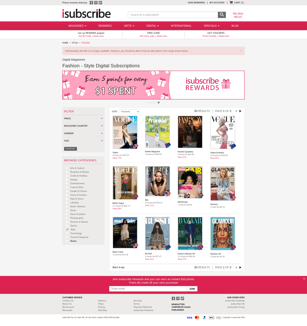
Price (67, 118)
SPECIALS (210, 25)
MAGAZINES (76, 25)
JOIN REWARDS (196, 2)
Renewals (67, 310)
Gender (69, 133)
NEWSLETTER (178, 304)
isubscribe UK (238, 303)
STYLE (75, 43)
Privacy (101, 307)
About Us (67, 303)
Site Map (102, 310)
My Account (68, 307)
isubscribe (235, 300)
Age (66, 141)
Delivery (102, 300)
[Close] (304, 279)
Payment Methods (143, 307)
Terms (137, 303)
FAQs (101, 303)
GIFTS (128, 25)
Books (73, 241)
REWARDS (105, 25)
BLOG (235, 25)
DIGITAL (151, 25)
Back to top (118, 267)
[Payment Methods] (203, 317)
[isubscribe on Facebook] (91, 2)
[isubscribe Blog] (100, 2)
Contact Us (68, 300)
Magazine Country (76, 126)
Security (138, 300)
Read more (99, 36)
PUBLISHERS (178, 310)
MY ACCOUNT (217, 2)
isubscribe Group (236, 307)
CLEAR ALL (70, 149)
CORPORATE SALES (181, 307)
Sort (115, 111)
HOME (65, 43)
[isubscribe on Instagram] (96, 2)
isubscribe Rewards (143, 310)
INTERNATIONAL (181, 25)
